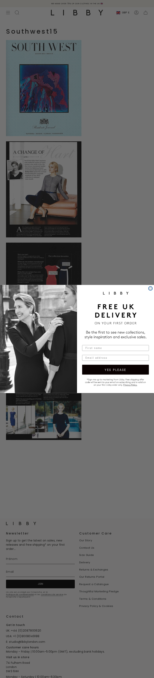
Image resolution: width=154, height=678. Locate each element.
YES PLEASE (115, 369)
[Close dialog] (150, 288)
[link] (115, 382)
